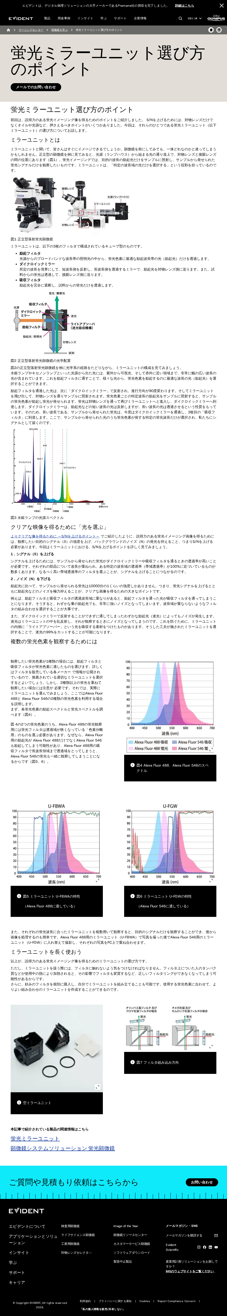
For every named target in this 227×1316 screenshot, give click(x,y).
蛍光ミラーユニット (35, 1138)
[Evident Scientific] (21, 18)
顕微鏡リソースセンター (130, 1235)
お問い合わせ (202, 1182)
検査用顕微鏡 (70, 1226)
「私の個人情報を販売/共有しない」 (102, 1309)
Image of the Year (126, 1226)
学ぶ (103, 18)
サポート (120, 18)
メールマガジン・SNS (182, 1226)
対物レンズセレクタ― (76, 1253)
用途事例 (64, 18)
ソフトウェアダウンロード (132, 1253)
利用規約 (85, 1301)
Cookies (144, 1301)
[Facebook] (205, 1248)
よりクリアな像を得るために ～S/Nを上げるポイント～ (55, 536)
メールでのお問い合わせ (36, 87)
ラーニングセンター (31, 30)
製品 (47, 18)
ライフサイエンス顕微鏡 (78, 1235)
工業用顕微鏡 (70, 1244)
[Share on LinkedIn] (219, 30)
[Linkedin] (210, 1248)
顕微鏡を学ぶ (59, 30)
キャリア (17, 1282)
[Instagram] (199, 1248)
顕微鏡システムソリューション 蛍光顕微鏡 (63, 1148)
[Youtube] (216, 1248)
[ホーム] (8, 30)
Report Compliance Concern (177, 1301)
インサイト (85, 18)
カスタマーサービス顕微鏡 (132, 1244)
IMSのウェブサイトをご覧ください (190, 1271)
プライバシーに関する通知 (115, 1301)
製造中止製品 (123, 1261)
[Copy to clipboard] (211, 30)
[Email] (216, 1236)
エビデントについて (27, 1226)
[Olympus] (216, 19)
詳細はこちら (184, 6)
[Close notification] (221, 5)
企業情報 (140, 18)
